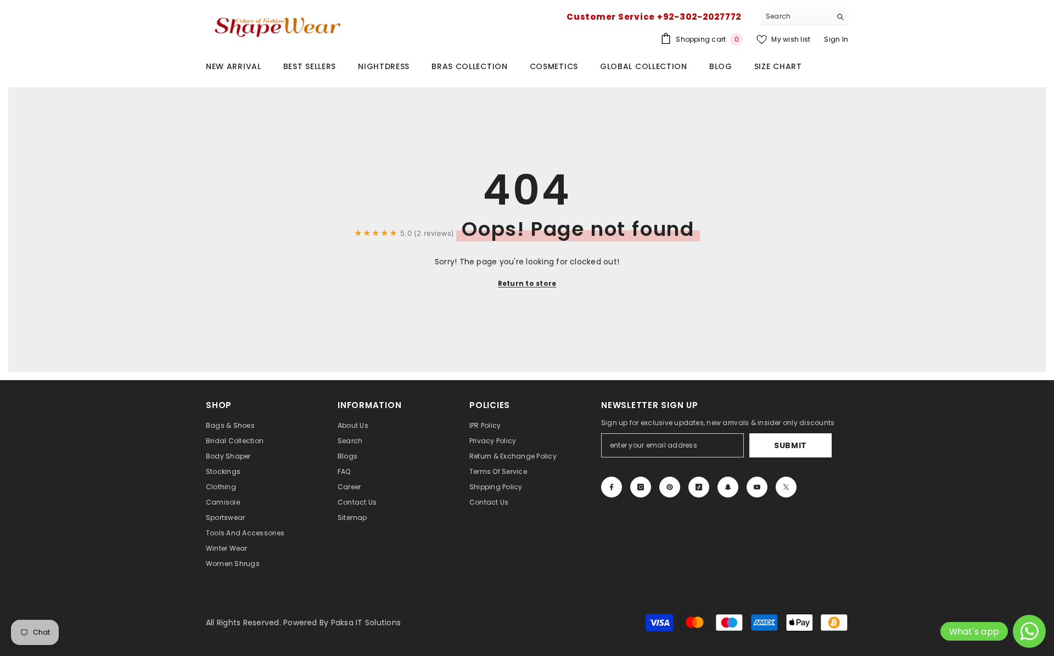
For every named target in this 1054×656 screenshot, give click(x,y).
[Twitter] (786, 487)
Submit (790, 445)
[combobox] (795, 16)
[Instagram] (640, 487)
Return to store (527, 283)
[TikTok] (698, 487)
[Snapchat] (727, 487)
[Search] (804, 16)
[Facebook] (611, 487)
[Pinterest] (669, 487)
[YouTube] (757, 487)
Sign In (836, 39)
